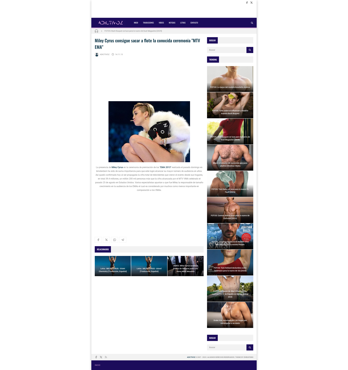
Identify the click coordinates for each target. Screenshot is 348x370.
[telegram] (122, 240)
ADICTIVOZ (104, 54)
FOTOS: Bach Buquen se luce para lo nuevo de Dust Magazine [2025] (133, 31)
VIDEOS (161, 22)
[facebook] (247, 2)
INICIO (136, 22)
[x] (251, 2)
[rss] (106, 357)
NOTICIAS (172, 22)
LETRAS (183, 22)
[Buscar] (252, 22)
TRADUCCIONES (148, 22)
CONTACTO (194, 22)
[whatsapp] (114, 240)
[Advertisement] (174, 11)
